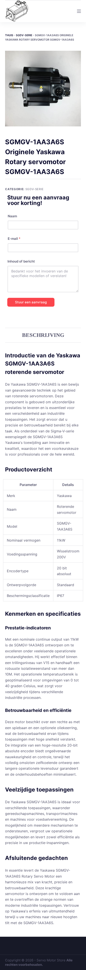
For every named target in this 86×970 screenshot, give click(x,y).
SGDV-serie (24, 35)
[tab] (43, 335)
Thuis (9, 35)
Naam (12, 216)
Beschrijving (43, 335)
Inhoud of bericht (21, 261)
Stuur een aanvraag (31, 302)
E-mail (14, 238)
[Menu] (79, 11)
